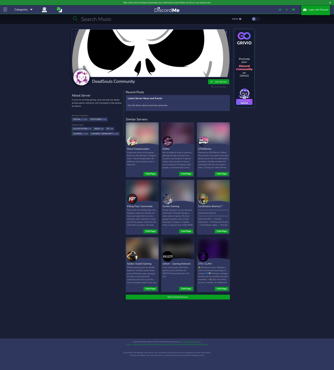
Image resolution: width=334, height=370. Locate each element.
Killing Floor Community (140, 206)
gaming (80, 133)
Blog (198, 344)
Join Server (221, 81)
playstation (82, 128)
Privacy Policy (161, 344)
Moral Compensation (138, 148)
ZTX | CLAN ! (205, 263)
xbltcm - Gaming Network (177, 263)
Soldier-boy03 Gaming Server (139, 265)
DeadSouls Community (113, 81)
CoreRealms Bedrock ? (210, 206)
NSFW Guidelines (188, 344)
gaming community (104, 133)
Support (204, 344)
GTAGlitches (204, 148)
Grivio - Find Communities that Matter (141, 344)
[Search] (75, 18)
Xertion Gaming (171, 206)
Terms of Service (174, 344)
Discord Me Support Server (190, 342)
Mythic (166, 148)
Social (80, 119)
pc (110, 128)
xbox (99, 128)
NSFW (235, 19)
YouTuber (98, 119)
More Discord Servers (178, 297)
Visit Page (150, 173)
